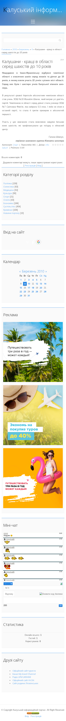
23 (25, 291)
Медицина (8, 190)
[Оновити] (61, 583)
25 (33, 291)
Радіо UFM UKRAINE (21, 677)
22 (21, 291)
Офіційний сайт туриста (24, 670)
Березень (24, 49)
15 (21, 287)
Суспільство (9, 206)
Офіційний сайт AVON (23, 680)
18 (33, 287)
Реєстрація (30, 165)
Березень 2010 (33, 271)
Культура (7, 193)
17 (29, 287)
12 (37, 283)
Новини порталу (11, 213)
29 (21, 295)
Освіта (6, 199)
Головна (6, 49)
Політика (7, 183)
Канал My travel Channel (24, 673)
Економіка (8, 203)
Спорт (15, 144)
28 (45, 291)
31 (29, 295)
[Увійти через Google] (38, 241)
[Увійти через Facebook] (32, 241)
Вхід (39, 165)
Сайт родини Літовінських (25, 683)
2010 (14, 49)
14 (45, 283)
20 (41, 287)
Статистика (8, 186)
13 (41, 283)
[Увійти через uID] (27, 241)
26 (37, 291)
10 (29, 283)
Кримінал (7, 209)
